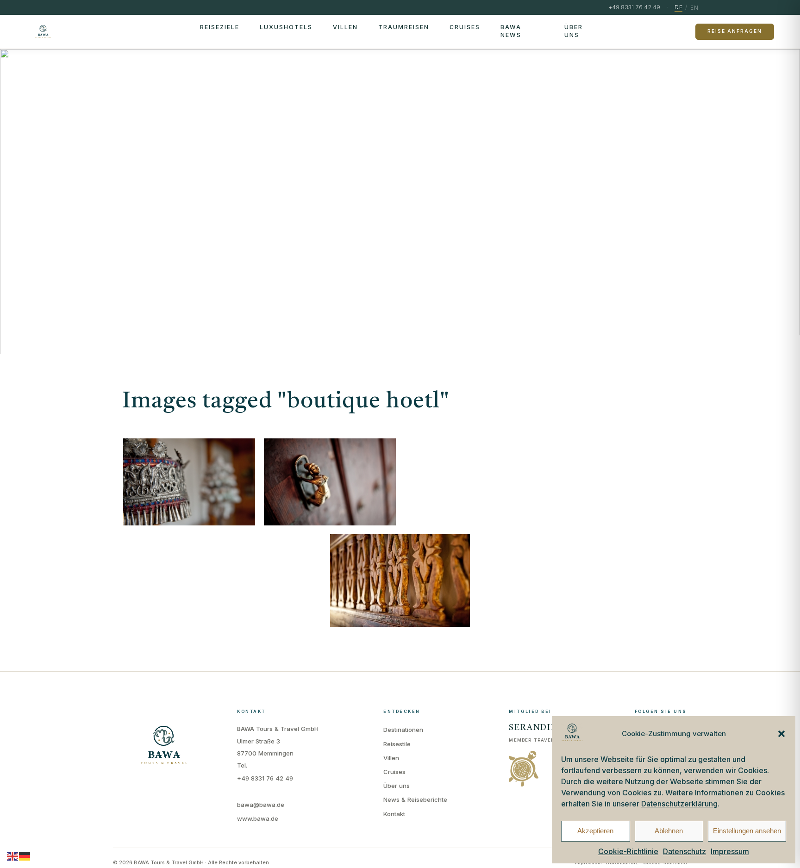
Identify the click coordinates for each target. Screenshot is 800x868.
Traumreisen (403, 27)
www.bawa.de (257, 818)
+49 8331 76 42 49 (265, 778)
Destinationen (403, 729)
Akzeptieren (595, 831)
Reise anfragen (734, 31)
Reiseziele (219, 27)
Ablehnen (669, 831)
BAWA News (510, 31)
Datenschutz (684, 851)
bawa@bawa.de (260, 804)
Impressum (730, 851)
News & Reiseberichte (415, 799)
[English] (13, 856)
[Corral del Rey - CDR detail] (189, 482)
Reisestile (397, 744)
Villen (345, 27)
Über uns (573, 31)
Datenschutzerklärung (679, 803)
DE (678, 7)
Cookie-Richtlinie (628, 851)
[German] (25, 856)
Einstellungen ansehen (747, 831)
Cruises (465, 27)
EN (694, 7)
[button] (781, 733)
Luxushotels (286, 27)
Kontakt (394, 814)
